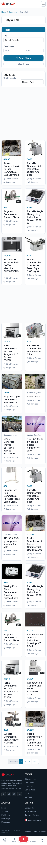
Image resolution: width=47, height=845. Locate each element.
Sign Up (4, 811)
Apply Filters (25, 58)
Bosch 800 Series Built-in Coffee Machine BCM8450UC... (11, 267)
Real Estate (29, 783)
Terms (35, 832)
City (5, 36)
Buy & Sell (29, 786)
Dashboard (5, 815)
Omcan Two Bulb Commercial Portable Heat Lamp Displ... (11, 496)
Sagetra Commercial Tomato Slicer (11, 214)
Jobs (27, 793)
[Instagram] (14, 794)
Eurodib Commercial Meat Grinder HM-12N (11, 738)
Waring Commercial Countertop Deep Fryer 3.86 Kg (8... (34, 265)
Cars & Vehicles (31, 790)
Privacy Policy (30, 811)
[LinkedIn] (19, 794)
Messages (5, 822)
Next (35, 761)
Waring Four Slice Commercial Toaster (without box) (11, 592)
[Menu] (43, 4)
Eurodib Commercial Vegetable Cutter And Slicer (34, 169)
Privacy (28, 832)
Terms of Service (32, 815)
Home (3, 12)
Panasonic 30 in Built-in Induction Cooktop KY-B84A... (35, 640)
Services (28, 797)
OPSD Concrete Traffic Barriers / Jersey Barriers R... (10, 446)
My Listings (5, 818)
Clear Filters (23, 64)
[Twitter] (9, 794)
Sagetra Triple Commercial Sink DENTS (11, 399)
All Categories (30, 779)
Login (3, 808)
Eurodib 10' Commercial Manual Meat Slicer (34, 350)
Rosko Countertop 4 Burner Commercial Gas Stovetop (11, 169)
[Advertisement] (23, 113)
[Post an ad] (23, 839)
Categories (13, 12)
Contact (42, 832)
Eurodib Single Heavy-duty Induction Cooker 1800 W (35, 217)
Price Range (8, 46)
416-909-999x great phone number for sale (11, 542)
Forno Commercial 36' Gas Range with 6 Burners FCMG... (10, 353)
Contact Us (29, 808)
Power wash (34, 396)
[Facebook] (3, 794)
